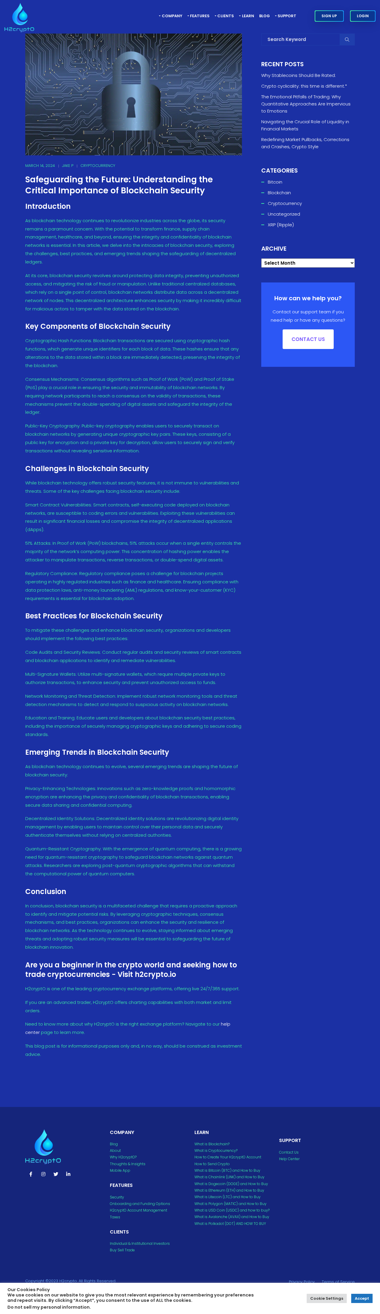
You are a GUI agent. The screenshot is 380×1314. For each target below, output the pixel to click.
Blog (264, 16)
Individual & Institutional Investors (140, 1243)
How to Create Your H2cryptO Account (227, 1157)
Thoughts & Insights (127, 1163)
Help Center (289, 1158)
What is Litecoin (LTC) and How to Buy (227, 1196)
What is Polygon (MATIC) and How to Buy (230, 1203)
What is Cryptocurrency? (216, 1150)
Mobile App (120, 1170)
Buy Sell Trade (122, 1250)
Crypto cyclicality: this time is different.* (304, 86)
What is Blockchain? (211, 1143)
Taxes (115, 1217)
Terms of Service (338, 1282)
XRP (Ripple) (281, 225)
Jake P (67, 165)
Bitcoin (275, 182)
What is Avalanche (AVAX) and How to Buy (231, 1216)
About (115, 1150)
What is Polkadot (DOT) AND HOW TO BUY (230, 1223)
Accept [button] (362, 1298)
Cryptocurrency (97, 165)
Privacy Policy (302, 1282)
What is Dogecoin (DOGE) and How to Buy (231, 1183)
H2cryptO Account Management (138, 1210)
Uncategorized (284, 214)
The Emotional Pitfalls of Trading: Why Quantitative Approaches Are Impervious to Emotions (306, 104)
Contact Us (289, 1152)
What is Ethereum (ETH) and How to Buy (229, 1190)
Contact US (308, 339)
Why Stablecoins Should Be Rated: (298, 75)
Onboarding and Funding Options (140, 1203)
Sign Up (329, 15)
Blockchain (279, 192)
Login (363, 15)
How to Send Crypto (212, 1163)
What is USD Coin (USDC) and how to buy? (232, 1210)
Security (117, 1197)
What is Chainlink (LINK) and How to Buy (229, 1176)
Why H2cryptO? (123, 1157)
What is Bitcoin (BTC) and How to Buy (227, 1170)
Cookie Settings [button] (326, 1298)
